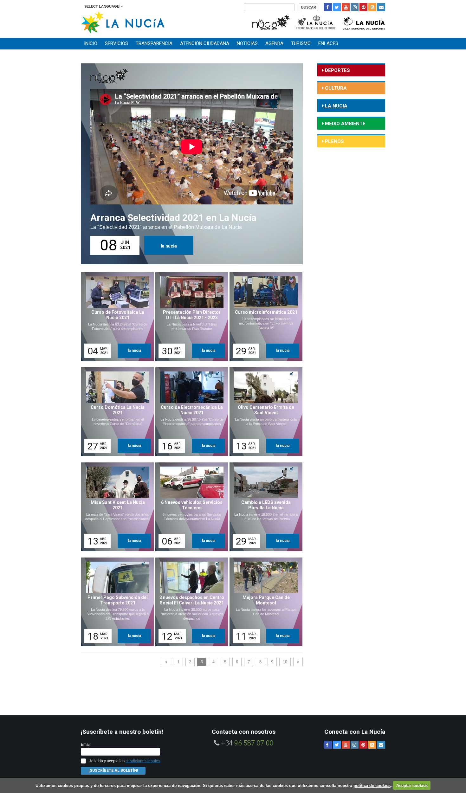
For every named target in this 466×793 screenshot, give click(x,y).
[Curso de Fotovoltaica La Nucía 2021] (115, 316)
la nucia (169, 245)
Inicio (90, 43)
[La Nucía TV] (270, 21)
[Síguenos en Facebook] (328, 7)
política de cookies (372, 785)
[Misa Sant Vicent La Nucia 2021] (115, 507)
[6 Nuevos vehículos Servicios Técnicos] (190, 507)
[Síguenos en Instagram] (355, 7)
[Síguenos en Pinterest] (363, 7)
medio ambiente (345, 123)
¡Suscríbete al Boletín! (113, 770)
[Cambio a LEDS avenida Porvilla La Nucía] (264, 507)
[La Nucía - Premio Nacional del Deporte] (316, 21)
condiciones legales (143, 761)
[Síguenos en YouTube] (346, 7)
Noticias (247, 43)
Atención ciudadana (204, 43)
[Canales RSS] (372, 7)
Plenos (334, 141)
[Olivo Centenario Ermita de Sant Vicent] (264, 412)
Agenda (274, 43)
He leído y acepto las (124, 761)
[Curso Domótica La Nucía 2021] (115, 412)
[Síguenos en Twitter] (337, 7)
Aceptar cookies (412, 785)
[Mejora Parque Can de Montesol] (264, 602)
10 (285, 662)
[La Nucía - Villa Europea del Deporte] (364, 21)
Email (86, 744)
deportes (337, 70)
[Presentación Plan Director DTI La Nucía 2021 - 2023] (190, 316)
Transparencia (154, 43)
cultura (335, 88)
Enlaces (328, 43)
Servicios (116, 43)
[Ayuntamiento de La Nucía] (123, 22)
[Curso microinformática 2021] (264, 316)
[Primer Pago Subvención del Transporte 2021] (115, 602)
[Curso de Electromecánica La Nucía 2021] (190, 412)
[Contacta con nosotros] (381, 7)
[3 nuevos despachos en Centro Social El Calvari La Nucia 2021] (190, 602)
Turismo (301, 43)
